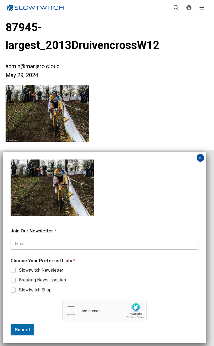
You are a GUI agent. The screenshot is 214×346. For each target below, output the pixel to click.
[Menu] (201, 7)
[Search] (176, 7)
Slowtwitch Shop (35, 290)
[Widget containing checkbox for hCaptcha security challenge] (104, 310)
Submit (22, 329)
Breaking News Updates (42, 280)
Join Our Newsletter (33, 231)
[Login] (188, 7)
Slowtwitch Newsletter (41, 270)
